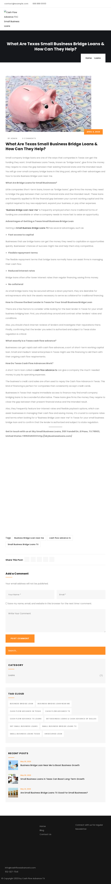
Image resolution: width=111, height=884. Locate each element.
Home (89, 58)
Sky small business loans (24, 726)
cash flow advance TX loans (26, 719)
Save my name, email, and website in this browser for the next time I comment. (50, 603)
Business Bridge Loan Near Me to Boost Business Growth (50, 765)
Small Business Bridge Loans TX (32, 228)
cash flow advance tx (46, 370)
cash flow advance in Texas (25, 711)
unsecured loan (53, 734)
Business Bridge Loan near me (22, 210)
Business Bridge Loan (21, 703)
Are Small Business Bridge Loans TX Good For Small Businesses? (54, 792)
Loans (97, 58)
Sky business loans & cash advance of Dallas (71, 719)
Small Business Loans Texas (25, 734)
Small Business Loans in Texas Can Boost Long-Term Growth (52, 779)
